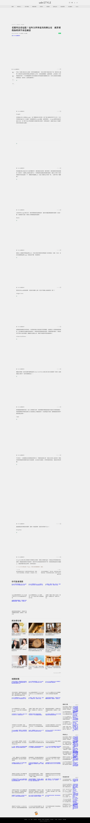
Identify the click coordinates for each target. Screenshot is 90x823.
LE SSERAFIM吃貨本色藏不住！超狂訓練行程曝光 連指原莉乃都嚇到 (36, 806)
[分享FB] (13, 72)
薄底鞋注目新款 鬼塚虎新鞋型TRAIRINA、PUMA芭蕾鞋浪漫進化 (36, 726)
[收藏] (13, 80)
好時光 (41, 6)
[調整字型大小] (13, 83)
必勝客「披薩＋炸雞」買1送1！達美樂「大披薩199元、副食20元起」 (53, 596)
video (77, 6)
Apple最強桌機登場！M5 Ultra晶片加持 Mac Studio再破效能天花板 (19, 596)
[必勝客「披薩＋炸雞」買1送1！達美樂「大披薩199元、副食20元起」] (53, 589)
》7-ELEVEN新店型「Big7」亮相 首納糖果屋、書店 (29, 567)
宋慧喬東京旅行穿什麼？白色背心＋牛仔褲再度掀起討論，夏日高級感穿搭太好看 (67, 806)
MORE (77, 777)
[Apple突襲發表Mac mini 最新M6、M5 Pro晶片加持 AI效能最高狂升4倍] (36, 589)
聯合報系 (52, 819)
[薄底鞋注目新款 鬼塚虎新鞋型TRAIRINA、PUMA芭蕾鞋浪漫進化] (36, 719)
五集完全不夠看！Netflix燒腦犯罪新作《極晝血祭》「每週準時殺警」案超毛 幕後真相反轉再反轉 (19, 791)
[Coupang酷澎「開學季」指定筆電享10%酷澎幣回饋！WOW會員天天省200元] (19, 735)
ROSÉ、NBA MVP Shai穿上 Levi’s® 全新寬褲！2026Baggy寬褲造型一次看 (67, 791)
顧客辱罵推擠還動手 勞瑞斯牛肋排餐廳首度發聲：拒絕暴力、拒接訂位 (19, 612)
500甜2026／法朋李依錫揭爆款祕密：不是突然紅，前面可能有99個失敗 (52, 667)
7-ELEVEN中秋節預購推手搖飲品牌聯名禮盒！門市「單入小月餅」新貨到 (53, 759)
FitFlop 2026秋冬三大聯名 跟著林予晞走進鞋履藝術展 (53, 741)
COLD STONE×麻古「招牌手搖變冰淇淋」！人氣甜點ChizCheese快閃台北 (36, 667)
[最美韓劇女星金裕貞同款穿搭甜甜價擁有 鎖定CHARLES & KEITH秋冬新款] (53, 767)
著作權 (43, 819)
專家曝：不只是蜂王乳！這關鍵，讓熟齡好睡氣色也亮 (19, 634)
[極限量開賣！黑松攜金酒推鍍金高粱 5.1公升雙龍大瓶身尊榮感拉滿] (36, 751)
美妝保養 (34, 6)
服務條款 (39, 819)
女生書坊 (70, 6)
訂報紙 (56, 819)
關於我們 (60, 819)
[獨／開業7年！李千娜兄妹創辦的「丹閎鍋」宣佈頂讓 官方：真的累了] (53, 784)
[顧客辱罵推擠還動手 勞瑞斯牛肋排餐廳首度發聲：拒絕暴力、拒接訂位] (19, 605)
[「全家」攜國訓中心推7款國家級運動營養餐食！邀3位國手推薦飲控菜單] (19, 751)
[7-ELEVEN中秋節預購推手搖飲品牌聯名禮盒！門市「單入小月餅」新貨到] (53, 751)
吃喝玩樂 (22, 24)
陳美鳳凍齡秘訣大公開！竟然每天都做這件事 (19, 650)
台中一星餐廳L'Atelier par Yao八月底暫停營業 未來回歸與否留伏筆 (36, 741)
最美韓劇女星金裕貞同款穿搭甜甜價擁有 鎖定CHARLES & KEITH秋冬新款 (53, 775)
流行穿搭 (27, 6)
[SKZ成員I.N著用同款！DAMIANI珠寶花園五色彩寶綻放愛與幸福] (53, 719)
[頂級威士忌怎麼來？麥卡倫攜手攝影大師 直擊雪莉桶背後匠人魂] (19, 767)
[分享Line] (13, 76)
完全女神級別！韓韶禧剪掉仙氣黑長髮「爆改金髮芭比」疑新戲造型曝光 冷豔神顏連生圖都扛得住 (19, 694)
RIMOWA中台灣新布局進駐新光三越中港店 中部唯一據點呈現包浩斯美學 (67, 786)
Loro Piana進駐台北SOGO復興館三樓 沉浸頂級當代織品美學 (53, 693)
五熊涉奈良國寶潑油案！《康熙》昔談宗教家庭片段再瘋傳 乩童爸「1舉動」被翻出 (36, 775)
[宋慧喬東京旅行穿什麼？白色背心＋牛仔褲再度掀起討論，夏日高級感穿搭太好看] (75, 805)
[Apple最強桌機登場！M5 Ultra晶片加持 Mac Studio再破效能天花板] (19, 589)
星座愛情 (63, 6)
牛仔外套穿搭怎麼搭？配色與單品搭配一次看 (67, 780)
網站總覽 (64, 819)
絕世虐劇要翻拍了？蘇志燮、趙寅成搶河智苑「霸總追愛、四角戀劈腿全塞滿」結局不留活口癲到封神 (36, 791)
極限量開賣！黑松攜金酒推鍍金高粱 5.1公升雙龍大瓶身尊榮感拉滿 (36, 634)
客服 (31, 819)
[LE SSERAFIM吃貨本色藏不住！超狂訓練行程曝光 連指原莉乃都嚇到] (36, 800)
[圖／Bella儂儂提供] (36, 51)
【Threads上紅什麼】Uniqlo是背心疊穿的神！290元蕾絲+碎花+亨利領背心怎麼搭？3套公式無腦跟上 (67, 802)
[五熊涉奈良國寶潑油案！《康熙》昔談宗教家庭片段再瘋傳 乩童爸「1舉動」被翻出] (36, 767)
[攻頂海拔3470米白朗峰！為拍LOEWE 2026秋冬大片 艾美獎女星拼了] (19, 719)
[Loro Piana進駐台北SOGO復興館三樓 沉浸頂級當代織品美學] (53, 686)
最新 (13, 6)
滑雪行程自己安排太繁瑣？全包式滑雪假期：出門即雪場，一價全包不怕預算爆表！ (52, 650)
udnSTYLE (14, 24)
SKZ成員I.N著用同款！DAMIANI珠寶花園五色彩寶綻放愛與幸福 (53, 725)
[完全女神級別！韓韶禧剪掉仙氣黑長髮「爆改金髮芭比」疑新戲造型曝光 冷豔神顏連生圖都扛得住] (19, 686)
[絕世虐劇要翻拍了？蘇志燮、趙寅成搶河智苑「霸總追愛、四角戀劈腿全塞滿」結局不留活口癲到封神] (36, 784)
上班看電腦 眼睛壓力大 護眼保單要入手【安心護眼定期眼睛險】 (19, 667)
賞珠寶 (48, 6)
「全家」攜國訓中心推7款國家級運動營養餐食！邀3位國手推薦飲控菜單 (19, 759)
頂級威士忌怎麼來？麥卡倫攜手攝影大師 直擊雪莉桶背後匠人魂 (36, 650)
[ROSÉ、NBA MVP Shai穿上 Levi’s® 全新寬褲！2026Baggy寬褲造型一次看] (75, 790)
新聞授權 (35, 819)
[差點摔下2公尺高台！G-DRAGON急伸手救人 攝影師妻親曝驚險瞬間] (19, 800)
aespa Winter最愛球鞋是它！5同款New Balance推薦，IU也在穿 (67, 796)
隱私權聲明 (47, 819)
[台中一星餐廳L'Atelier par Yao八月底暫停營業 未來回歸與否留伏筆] (36, 735)
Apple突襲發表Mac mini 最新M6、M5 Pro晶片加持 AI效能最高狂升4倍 (36, 596)
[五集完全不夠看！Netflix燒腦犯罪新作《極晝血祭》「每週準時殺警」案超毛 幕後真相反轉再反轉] (19, 784)
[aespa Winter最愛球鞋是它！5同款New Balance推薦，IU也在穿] (75, 795)
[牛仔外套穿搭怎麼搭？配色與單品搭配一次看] (53, 800)
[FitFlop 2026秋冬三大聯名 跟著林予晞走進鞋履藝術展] (53, 735)
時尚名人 (19, 6)
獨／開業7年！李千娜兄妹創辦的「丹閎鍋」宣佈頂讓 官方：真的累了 (53, 791)
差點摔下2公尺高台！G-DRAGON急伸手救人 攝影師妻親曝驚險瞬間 (19, 806)
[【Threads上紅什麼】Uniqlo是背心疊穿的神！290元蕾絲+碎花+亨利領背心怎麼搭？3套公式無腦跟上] (75, 800)
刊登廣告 (25, 819)
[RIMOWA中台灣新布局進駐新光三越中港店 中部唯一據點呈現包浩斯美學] (75, 785)
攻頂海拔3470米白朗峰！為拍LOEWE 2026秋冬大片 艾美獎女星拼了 (19, 726)
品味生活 (55, 6)
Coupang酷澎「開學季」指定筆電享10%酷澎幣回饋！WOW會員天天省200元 (19, 742)
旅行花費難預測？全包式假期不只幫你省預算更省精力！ (52, 634)
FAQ (29, 819)
